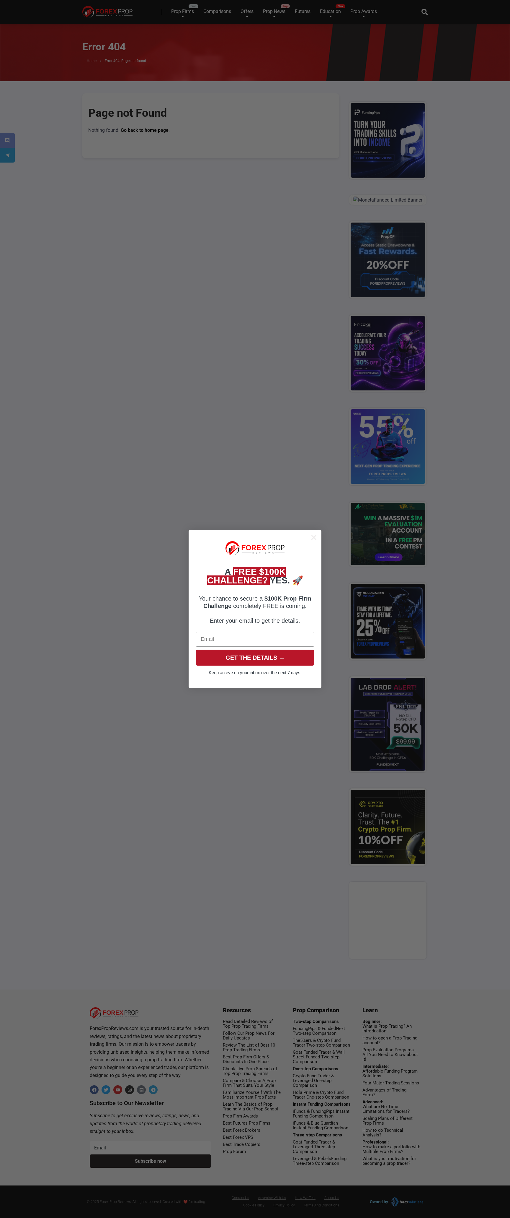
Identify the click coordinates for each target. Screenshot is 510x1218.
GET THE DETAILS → (255, 657)
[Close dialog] (314, 537)
